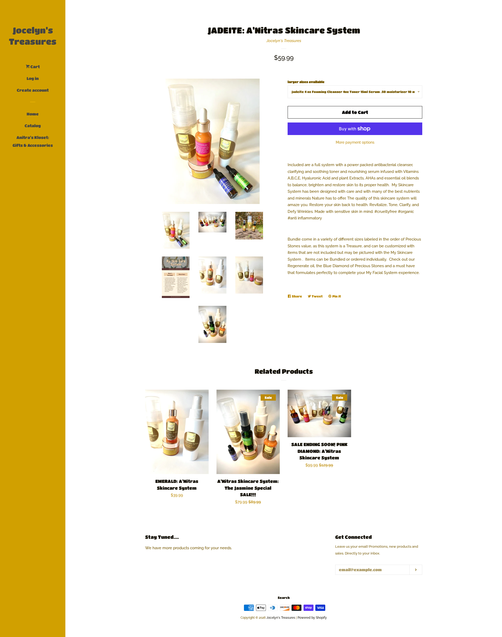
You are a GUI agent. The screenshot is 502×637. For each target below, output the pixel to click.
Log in (33, 78)
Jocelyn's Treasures (32, 35)
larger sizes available (306, 82)
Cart (35, 66)
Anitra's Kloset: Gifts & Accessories (33, 141)
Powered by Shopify (312, 618)
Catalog (33, 125)
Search (284, 597)
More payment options (355, 142)
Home (33, 114)
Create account (33, 90)
